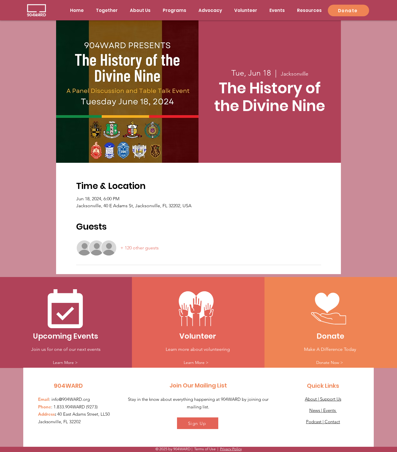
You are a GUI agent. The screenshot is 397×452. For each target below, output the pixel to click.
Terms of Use (205, 449)
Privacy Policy (231, 449)
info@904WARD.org (70, 399)
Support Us (330, 399)
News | (316, 410)
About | (312, 399)
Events (330, 410)
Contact (332, 421)
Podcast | (315, 421)
